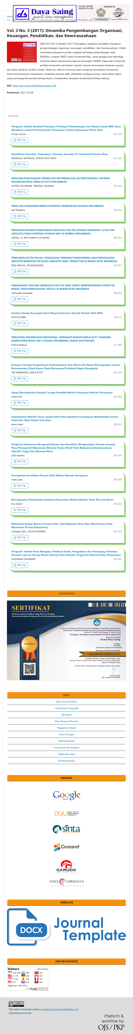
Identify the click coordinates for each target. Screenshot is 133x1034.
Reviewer (66, 714)
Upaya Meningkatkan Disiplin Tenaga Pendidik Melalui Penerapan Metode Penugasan (62, 392)
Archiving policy (66, 760)
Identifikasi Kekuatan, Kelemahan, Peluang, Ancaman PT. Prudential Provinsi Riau (59, 154)
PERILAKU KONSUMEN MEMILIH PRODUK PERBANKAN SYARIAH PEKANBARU (57, 206)
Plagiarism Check (66, 727)
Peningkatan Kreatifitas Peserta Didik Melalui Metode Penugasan (49, 475)
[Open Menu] (6, 6)
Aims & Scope (66, 734)
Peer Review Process (66, 721)
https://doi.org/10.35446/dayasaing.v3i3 (34, 85)
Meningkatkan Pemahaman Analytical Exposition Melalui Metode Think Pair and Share (62, 499)
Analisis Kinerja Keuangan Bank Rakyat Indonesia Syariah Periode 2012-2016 (57, 313)
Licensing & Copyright (66, 708)
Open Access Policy (66, 701)
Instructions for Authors (66, 747)
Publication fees (66, 754)
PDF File (21, 140)
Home (10, 16)
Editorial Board (67, 741)
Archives (21, 16)
